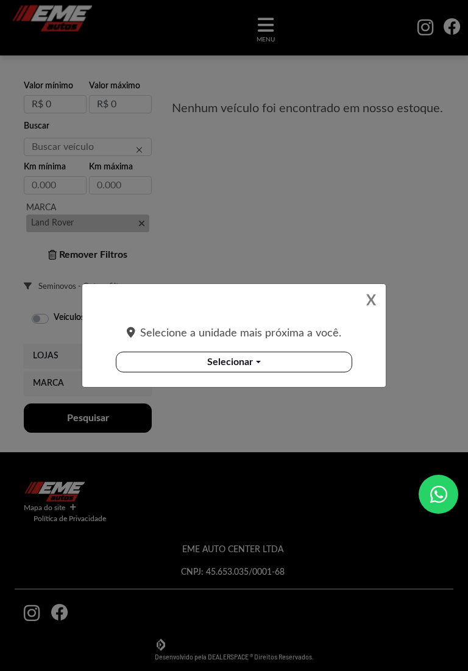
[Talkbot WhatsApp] (438, 494)
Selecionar (230, 362)
